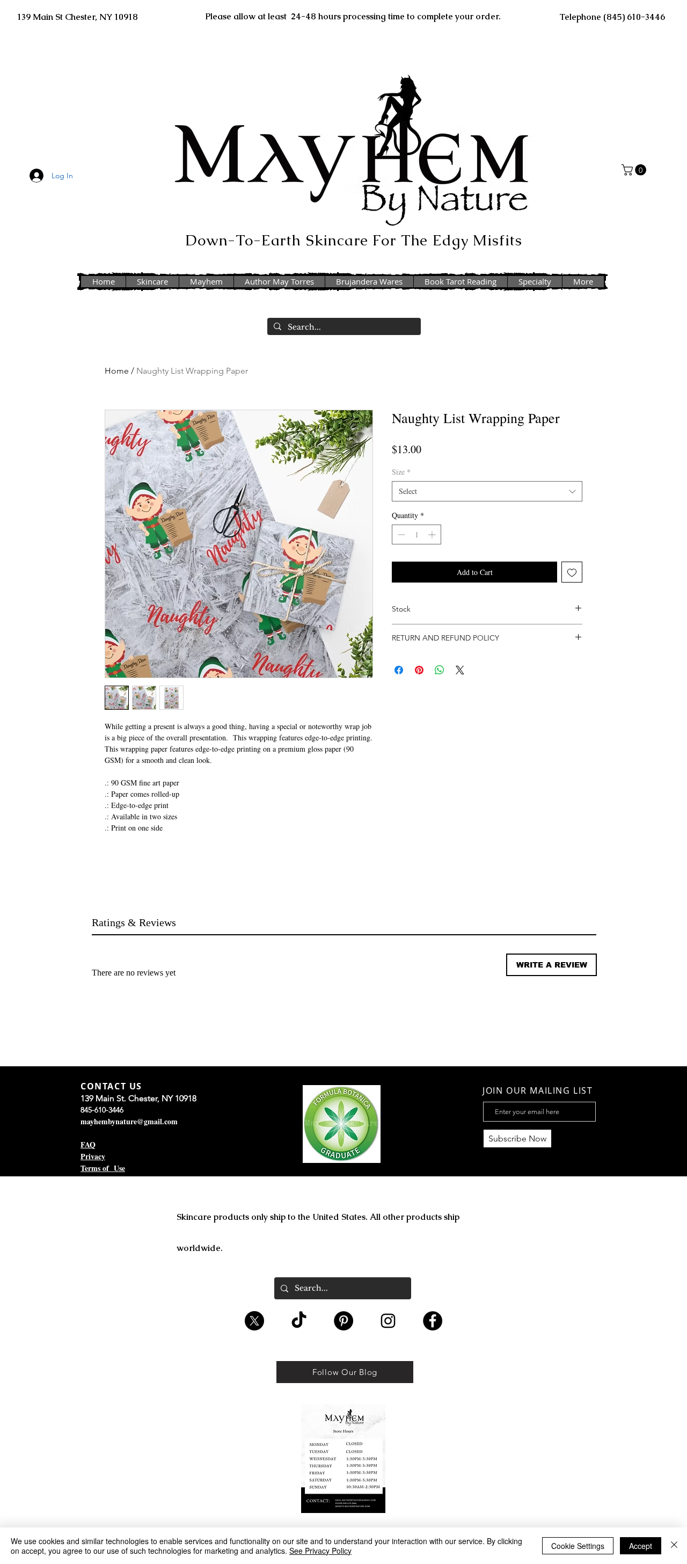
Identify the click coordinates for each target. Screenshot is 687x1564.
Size (401, 472)
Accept (640, 1545)
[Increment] (433, 534)
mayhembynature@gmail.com (129, 1121)
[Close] (674, 1545)
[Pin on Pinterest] (419, 670)
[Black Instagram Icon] (388, 1320)
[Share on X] (460, 670)
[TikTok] (299, 1320)
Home (117, 371)
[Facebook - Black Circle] (432, 1320)
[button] (635, 170)
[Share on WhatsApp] (439, 670)
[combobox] (487, 491)
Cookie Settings (577, 1545)
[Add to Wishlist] (571, 572)
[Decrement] (400, 534)
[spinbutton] (416, 534)
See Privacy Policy (320, 1550)
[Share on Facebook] (398, 670)
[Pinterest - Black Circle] (343, 1320)
